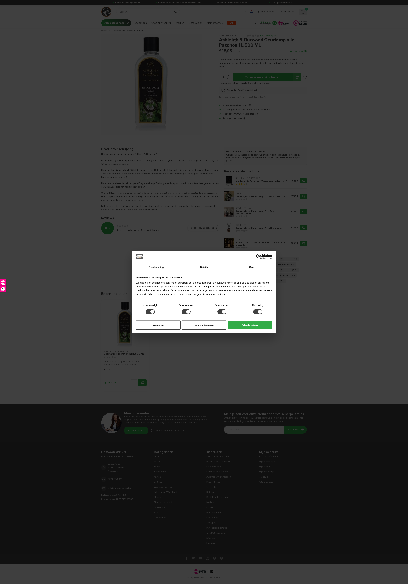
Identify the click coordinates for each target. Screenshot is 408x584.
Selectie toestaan (204, 325)
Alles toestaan (250, 325)
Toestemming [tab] (156, 267)
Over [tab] (252, 267)
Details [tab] (204, 267)
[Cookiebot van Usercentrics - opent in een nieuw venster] (258, 256)
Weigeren (158, 325)
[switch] (186, 311)
